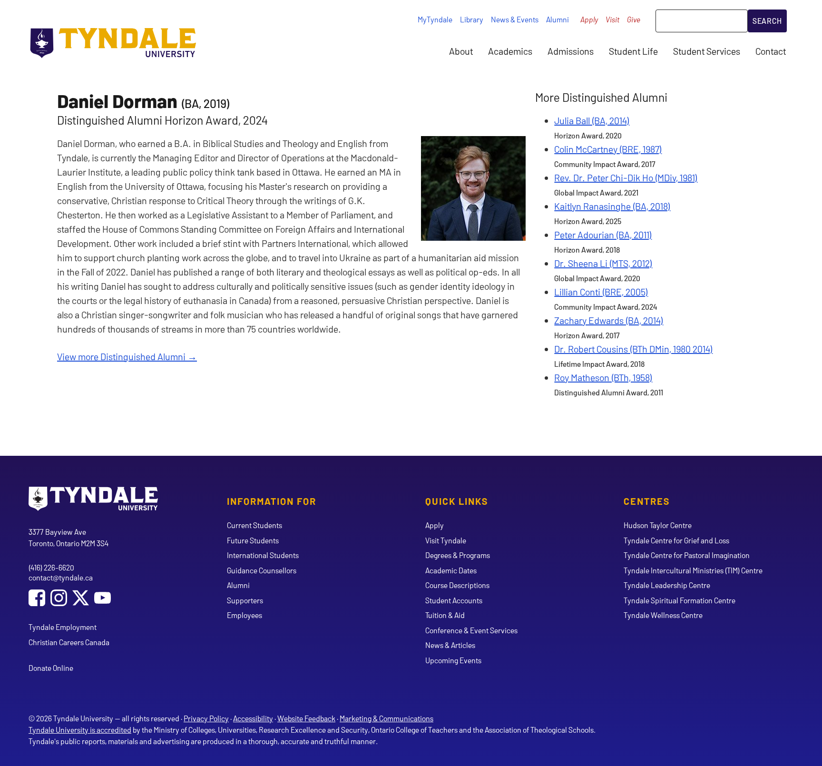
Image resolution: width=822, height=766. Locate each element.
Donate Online (51, 667)
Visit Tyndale (445, 540)
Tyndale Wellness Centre (663, 614)
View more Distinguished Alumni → (127, 356)
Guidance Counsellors (261, 570)
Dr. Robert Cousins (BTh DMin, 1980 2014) (633, 348)
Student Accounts (453, 600)
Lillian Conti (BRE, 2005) (601, 291)
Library (471, 19)
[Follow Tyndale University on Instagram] (58, 598)
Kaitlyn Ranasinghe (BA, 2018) (612, 206)
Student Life (633, 51)
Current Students (254, 525)
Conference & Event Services (471, 630)
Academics (510, 51)
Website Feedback (306, 718)
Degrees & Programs (457, 555)
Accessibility (253, 718)
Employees (244, 614)
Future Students (253, 540)
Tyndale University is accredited (80, 729)
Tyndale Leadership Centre (667, 584)
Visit (612, 19)
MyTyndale (435, 19)
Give (633, 19)
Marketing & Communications (386, 718)
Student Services (706, 51)
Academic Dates (451, 570)
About (461, 51)
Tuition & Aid (445, 614)
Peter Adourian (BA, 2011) (603, 234)
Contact (770, 51)
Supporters (245, 600)
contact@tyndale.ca (61, 577)
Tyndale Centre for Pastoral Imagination (687, 555)
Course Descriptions (457, 584)
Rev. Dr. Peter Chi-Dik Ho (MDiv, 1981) (625, 177)
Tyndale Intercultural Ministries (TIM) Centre (693, 570)
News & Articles (450, 644)
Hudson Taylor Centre (658, 525)
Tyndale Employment (63, 626)
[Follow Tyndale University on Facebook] (37, 598)
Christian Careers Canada (69, 642)
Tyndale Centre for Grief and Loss (676, 540)
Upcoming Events (453, 660)
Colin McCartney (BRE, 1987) (608, 149)
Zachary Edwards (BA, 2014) (608, 320)
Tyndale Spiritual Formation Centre (679, 600)
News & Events (514, 19)
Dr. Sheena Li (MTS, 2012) (603, 263)
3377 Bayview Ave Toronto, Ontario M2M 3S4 (68, 537)
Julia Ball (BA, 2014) (591, 120)
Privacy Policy (206, 718)
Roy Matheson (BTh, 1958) (603, 377)
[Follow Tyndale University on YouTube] (102, 598)
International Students (263, 555)
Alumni (557, 19)
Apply (589, 19)
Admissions (571, 51)
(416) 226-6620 (51, 567)
